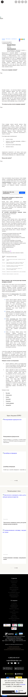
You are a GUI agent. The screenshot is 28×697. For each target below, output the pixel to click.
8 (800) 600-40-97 (14, 657)
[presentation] (12, 481)
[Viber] (19, 40)
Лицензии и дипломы (14, 608)
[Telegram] (24, 39)
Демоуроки (14, 590)
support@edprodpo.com (14, 660)
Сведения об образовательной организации (14, 606)
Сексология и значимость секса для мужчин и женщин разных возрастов (15, 523)
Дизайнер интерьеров (9, 466)
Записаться (22, 192)
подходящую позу (14, 319)
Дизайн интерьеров (10, 403)
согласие (22, 684)
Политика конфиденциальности (14, 648)
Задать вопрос (14, 616)
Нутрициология (9, 395)
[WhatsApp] (22, 39)
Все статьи (8, 393)
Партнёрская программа (14, 618)
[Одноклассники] (21, 39)
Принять (14, 692)
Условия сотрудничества (14, 646)
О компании (14, 603)
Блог (14, 610)
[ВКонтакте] (19, 39)
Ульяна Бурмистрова (11, 49)
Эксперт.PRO (8, 405)
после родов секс (15, 294)
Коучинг (7, 397)
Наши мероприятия (14, 589)
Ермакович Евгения (11, 44)
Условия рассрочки (14, 612)
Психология (8, 401)
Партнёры (14, 620)
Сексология (8, 399)
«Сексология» (4, 355)
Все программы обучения (14, 592)
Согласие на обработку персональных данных (14, 649)
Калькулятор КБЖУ (14, 594)
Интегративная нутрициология (11, 436)
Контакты (14, 615)
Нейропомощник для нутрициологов (14, 596)
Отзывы (14, 613)
